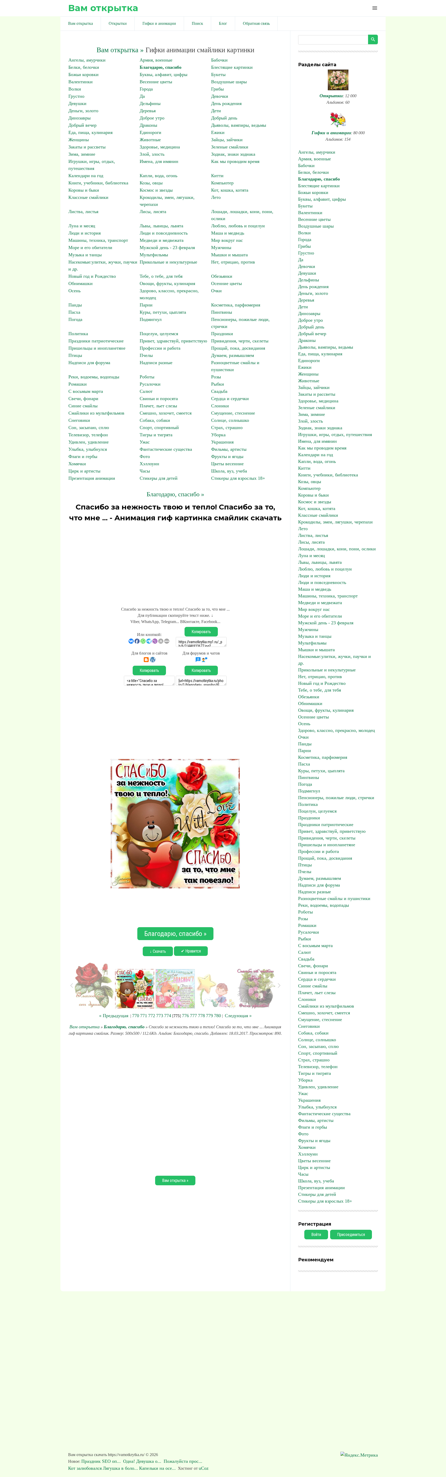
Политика (78, 333)
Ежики (218, 132)
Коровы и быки (83, 190)
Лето (216, 197)
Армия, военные (156, 60)
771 (143, 1015)
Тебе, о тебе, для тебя (161, 276)
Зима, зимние (81, 154)
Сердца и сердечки (230, 398)
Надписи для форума (89, 362)
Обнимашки (80, 283)
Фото (145, 456)
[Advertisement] (175, 562)
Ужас (145, 442)
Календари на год (85, 175)
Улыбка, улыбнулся (87, 449)
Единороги (150, 132)
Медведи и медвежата (162, 240)
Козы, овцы (151, 182)
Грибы (217, 89)
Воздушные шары (229, 81)
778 (201, 1015)
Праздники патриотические (96, 340)
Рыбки (217, 384)
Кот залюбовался (85, 1468)
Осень (74, 290)
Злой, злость (152, 154)
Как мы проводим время (235, 161)
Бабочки (219, 60)
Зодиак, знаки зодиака (233, 154)
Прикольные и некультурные (168, 262)
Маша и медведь (227, 233)
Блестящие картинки (232, 67)
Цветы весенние (227, 463)
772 (151, 1015)
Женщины (78, 139)
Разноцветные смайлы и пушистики (334, 898)
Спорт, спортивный (159, 427)
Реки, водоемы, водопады (93, 376)
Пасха (74, 312)
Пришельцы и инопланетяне (96, 348)
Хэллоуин (149, 463)
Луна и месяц (81, 225)
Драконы (148, 125)
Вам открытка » (120, 50)
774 (167, 1015)
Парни (146, 305)
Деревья (148, 110)
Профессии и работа (160, 348)
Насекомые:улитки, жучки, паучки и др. (334, 660)
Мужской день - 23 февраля (167, 247)
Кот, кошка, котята (229, 190)
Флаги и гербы (82, 456)
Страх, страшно (227, 427)
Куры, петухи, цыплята (163, 312)
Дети (216, 110)
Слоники (220, 405)
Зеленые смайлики (229, 146)
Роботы (147, 376)
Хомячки (77, 463)
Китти (217, 175)
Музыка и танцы (85, 254)
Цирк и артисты (84, 471)
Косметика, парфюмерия (235, 305)
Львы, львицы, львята (161, 225)
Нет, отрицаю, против (233, 262)
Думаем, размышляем (232, 355)
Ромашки (77, 384)
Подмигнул (151, 319)
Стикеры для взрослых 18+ (238, 478)
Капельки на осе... (157, 1468)
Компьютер (222, 182)
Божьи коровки (83, 74)
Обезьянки (221, 276)
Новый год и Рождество (92, 276)
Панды (75, 305)
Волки (74, 89)
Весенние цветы (156, 81)
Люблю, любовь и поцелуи (238, 225)
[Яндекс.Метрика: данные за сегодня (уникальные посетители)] (359, 1455)
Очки (216, 290)
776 (185, 1015)
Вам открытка (103, 7)
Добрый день (224, 118)
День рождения (226, 103)
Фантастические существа (166, 449)
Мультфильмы (154, 254)
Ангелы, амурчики (87, 60)
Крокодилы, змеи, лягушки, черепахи (335, 521)
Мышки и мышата (229, 254)
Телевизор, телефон (88, 434)
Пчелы (146, 355)
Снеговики (79, 420)
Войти (316, 1234)
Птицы (75, 355)
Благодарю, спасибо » (175, 494)
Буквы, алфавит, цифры (163, 74)
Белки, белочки (83, 67)
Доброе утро (152, 118)
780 (217, 1015)
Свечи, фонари (83, 398)
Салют (146, 391)
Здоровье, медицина (160, 146)
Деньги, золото (83, 110)
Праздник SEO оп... (101, 1461)
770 (135, 1015)
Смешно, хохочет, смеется (166, 413)
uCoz (204, 1468)
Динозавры (79, 118)
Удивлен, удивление (88, 442)
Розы (216, 376)
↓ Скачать (158, 951)
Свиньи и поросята (159, 398)
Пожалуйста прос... (184, 1461)
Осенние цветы (226, 283)
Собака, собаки (155, 420)
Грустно (76, 96)
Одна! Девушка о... (143, 1461)
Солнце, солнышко (230, 420)
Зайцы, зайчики (227, 139)
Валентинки (80, 81)
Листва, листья (83, 211)
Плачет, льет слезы (158, 405)
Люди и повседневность (164, 233)
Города (146, 89)
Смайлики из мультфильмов (96, 413)
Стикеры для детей (159, 478)
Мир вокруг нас (227, 240)
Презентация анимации (91, 478)
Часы (145, 471)
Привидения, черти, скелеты (239, 340)
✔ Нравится (191, 951)
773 (159, 1015)
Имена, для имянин (159, 161)
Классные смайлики (88, 197)
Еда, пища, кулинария (90, 132)
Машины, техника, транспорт (98, 240)
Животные (150, 139)
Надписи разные (156, 362)
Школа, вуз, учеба (229, 471)
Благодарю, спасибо (160, 67)
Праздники (222, 333)
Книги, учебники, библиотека (98, 182)
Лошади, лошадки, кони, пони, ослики (337, 548)
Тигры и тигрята (156, 434)
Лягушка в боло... (120, 1468)
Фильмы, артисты (228, 449)
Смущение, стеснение (233, 413)
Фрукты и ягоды (227, 456)
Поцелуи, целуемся (159, 333)
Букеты (218, 74)
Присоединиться (351, 1234)
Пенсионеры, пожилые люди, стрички (336, 797)
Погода (75, 319)
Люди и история (84, 233)
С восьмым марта (85, 391)
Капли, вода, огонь (158, 175)
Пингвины (221, 312)
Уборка (218, 434)
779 (209, 1015)
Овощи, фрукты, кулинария (167, 283)
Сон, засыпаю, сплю (88, 427)
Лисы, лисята (153, 211)
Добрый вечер (82, 125)
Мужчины (221, 247)
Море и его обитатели (90, 247)
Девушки (77, 103)
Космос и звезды (156, 190)
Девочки (219, 96)
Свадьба (219, 391)
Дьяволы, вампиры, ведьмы (238, 125)
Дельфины (150, 103)
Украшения (222, 442)
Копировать (201, 631)
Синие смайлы (83, 405)
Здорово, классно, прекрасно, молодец (336, 730)
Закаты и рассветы (87, 146)
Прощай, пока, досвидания (238, 348)
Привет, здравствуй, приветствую (173, 340)
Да (142, 96)
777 (193, 1015)
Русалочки (150, 384)
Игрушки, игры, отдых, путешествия (335, 434)
